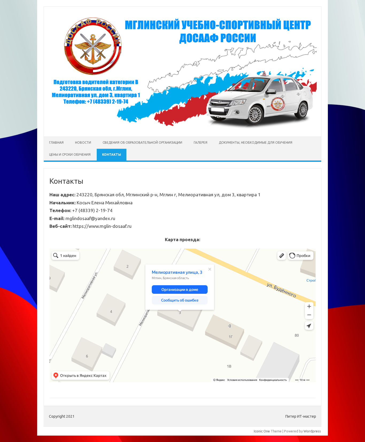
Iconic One (262, 431)
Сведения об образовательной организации (142, 142)
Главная (56, 142)
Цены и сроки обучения (70, 154)
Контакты (111, 154)
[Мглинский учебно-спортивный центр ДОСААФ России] (182, 127)
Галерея (200, 142)
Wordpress (312, 431)
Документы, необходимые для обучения (255, 142)
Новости (83, 142)
